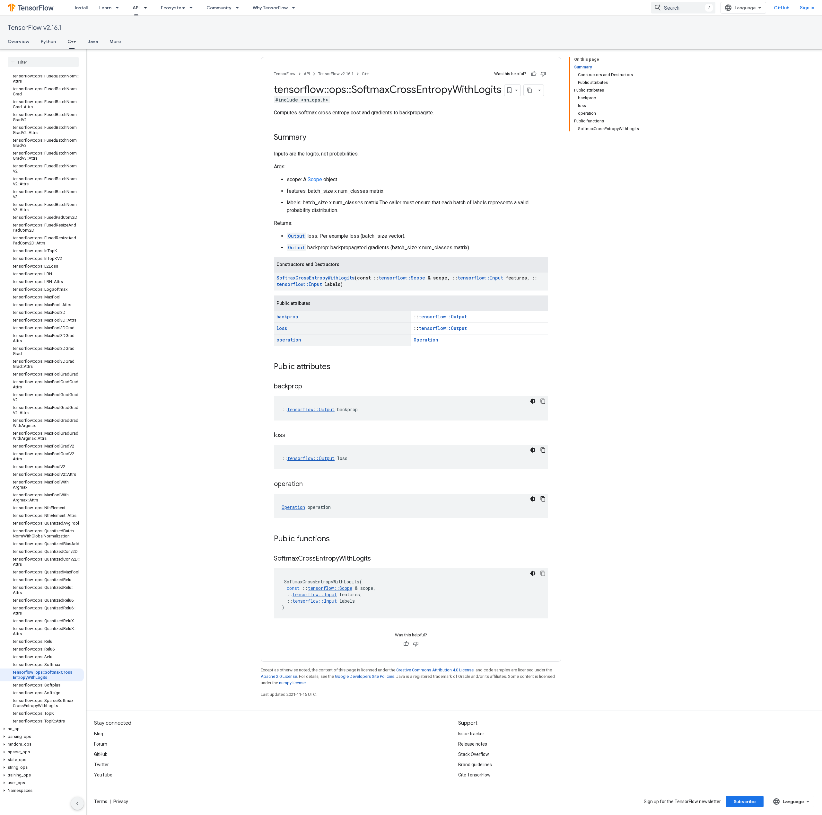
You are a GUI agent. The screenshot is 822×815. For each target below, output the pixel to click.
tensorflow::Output (443, 317)
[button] (42, 729)
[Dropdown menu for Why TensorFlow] (295, 7)
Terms (100, 801)
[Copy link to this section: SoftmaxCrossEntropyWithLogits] (377, 559)
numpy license (292, 682)
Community (219, 8)
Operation (426, 340)
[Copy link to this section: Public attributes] (336, 367)
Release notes (472, 744)
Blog (98, 733)
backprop (287, 317)
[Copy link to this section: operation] (309, 484)
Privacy (120, 801)
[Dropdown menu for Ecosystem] (193, 7)
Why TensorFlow (270, 8)
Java (93, 41)
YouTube (103, 774)
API (136, 8)
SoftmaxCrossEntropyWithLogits (315, 278)
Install (81, 8)
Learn (105, 8)
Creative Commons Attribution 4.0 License (435, 670)
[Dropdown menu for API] (147, 7)
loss (281, 328)
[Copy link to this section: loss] (291, 435)
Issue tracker (471, 733)
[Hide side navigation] (77, 803)
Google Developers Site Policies (364, 676)
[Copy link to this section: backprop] (308, 387)
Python (48, 41)
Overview (18, 41)
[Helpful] (533, 74)
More (115, 41)
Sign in (807, 7)
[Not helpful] (543, 74)
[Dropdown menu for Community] (239, 7)
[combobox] (683, 7)
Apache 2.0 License (279, 676)
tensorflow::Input (480, 278)
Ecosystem (173, 8)
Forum (100, 744)
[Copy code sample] (543, 401)
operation (288, 340)
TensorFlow (284, 73)
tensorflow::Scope (402, 278)
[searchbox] (43, 62)
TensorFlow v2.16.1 (34, 28)
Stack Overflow (473, 754)
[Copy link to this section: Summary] (312, 138)
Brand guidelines (475, 764)
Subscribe (745, 801)
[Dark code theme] (533, 401)
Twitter (101, 764)
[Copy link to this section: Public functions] (336, 539)
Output (296, 236)
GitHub (782, 8)
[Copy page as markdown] (529, 90)
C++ (71, 41)
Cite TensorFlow (474, 774)
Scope (315, 179)
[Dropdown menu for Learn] (119, 7)
